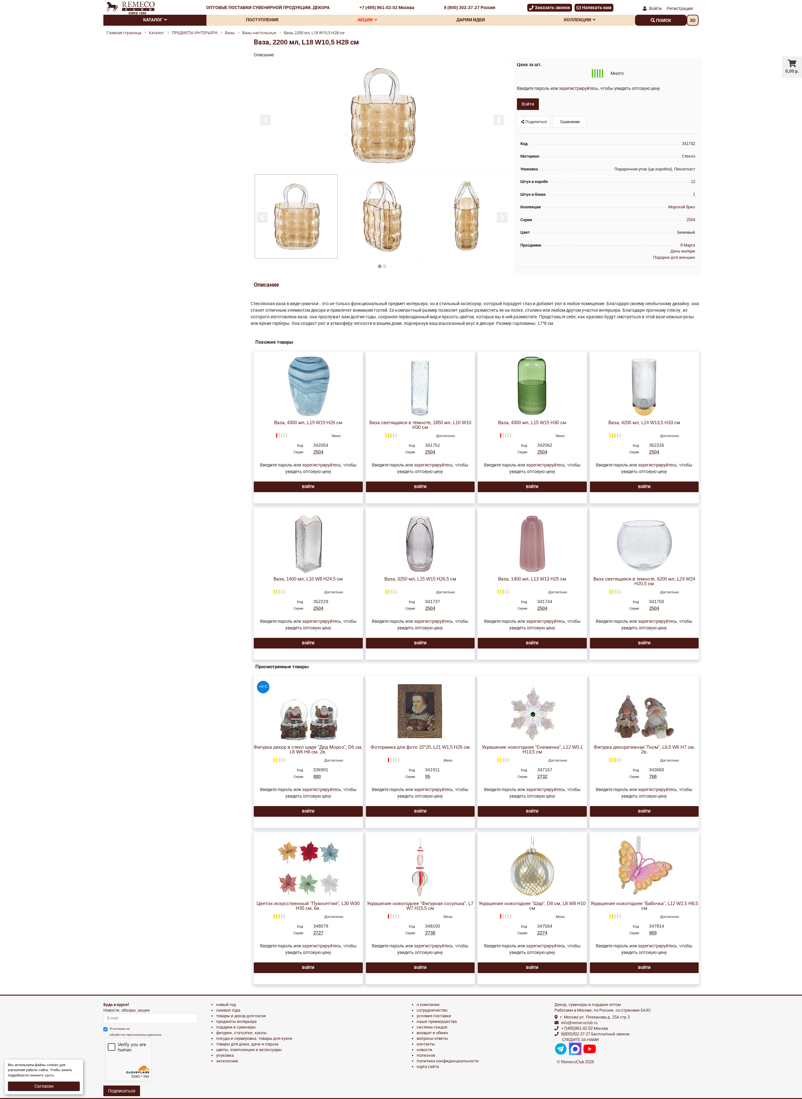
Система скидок (432, 1027)
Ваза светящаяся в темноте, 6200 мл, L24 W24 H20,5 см (644, 581)
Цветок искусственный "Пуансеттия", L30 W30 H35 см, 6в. (308, 906)
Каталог (153, 19)
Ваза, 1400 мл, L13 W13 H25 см (532, 579)
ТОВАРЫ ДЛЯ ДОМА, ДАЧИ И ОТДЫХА (247, 1044)
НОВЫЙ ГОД (226, 1004)
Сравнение (569, 122)
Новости (424, 1049)
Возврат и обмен (432, 1032)
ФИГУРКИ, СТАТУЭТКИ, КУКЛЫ (241, 1032)
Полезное (426, 1055)
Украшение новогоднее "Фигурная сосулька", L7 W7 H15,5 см (420, 906)
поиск (663, 20)
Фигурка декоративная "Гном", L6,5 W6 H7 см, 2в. (644, 749)
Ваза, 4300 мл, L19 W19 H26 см (308, 422)
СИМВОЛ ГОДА (228, 1010)
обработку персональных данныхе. (136, 1035)
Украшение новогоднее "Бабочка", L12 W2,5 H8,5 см (644, 906)
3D (692, 20)
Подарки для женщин (674, 257)
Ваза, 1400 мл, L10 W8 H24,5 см (308, 579)
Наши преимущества (437, 1021)
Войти (655, 8)
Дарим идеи (470, 19)
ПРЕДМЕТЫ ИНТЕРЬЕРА (236, 1021)
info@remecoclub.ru (579, 1022)
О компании (428, 1004)
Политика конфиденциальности (448, 1061)
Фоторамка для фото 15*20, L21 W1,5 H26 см (420, 747)
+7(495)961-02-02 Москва (584, 1028)
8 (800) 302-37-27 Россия (469, 7)
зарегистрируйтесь (578, 88)
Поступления (262, 19)
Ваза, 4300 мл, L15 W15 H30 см (532, 422)
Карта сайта (428, 1066)
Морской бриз (681, 207)
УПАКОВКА (225, 1055)
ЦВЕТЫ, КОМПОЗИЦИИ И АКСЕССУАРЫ (249, 1049)
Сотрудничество (432, 1010)
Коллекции (577, 19)
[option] (382, 115)
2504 (690, 219)
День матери (682, 251)
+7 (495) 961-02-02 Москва (386, 7)
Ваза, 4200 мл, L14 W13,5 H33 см (644, 422)
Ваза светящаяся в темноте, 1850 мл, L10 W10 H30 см (420, 425)
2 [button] (385, 266)
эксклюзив (227, 1061)
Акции (365, 19)
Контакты (426, 1044)
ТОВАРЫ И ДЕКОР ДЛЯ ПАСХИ (241, 1015)
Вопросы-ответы (432, 1038)
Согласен (44, 1086)
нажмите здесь (41, 1075)
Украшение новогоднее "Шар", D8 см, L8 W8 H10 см (532, 906)
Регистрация (680, 8)
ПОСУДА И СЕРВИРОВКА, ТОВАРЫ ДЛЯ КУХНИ (254, 1038)
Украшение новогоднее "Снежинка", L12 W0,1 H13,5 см (532, 749)
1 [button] (380, 266)
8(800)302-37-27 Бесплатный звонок (595, 1034)
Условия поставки (434, 1015)
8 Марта (687, 245)
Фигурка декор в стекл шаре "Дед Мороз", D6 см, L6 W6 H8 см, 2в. (308, 749)
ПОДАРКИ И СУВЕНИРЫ (236, 1027)
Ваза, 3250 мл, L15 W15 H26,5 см (420, 579)
